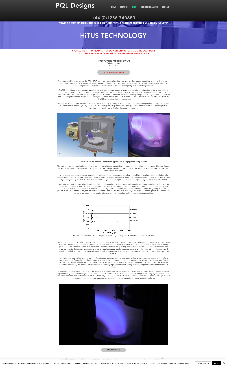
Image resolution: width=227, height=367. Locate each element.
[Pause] (62, 341)
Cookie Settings (203, 363)
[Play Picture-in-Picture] (160, 341)
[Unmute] (66, 341)
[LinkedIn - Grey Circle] (162, 359)
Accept (216, 363)
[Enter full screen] (164, 341)
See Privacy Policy (184, 363)
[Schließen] (224, 363)
